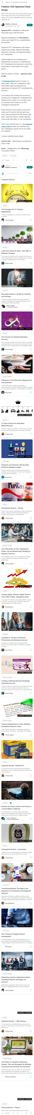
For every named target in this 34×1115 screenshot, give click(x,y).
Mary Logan (8, 946)
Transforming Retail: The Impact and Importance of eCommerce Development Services (16, 891)
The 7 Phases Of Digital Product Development (13, 935)
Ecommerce (6, 885)
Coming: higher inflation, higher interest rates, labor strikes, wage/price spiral (16, 596)
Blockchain (13, 155)
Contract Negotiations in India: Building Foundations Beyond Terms (15, 725)
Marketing (5, 634)
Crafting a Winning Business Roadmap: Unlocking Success (15, 682)
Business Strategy (7, 376)
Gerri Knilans (8, 650)
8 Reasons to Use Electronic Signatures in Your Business (16, 381)
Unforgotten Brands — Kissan (12, 508)
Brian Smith (8, 392)
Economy (5, 591)
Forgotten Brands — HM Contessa (13, 1021)
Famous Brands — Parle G (10, 1107)
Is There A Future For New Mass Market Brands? (12, 424)
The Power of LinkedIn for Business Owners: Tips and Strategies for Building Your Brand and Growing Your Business (16, 1064)
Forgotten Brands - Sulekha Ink (12, 765)
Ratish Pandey (9, 263)
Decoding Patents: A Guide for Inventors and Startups (16, 295)
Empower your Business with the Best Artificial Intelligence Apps (15, 466)
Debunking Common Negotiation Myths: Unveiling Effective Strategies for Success (15, 979)
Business (5, 155)
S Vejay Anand (9, 434)
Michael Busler (9, 607)
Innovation (5, 290)
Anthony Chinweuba (10, 1076)
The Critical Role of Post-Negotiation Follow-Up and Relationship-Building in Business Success (15, 551)
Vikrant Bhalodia (9, 903)
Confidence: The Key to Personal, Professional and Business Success (14, 639)
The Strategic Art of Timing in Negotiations (12, 210)
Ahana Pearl (8, 477)
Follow (29, 25)
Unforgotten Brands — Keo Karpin (13, 849)
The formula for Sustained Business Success (14, 338)
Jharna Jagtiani (9, 220)
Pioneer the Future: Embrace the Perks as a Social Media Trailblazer (16, 808)
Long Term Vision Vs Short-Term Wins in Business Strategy (16, 252)
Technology (6, 461)
